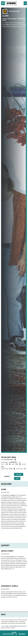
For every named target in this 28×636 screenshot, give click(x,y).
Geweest (22, 634)
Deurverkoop (19, 468)
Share (17, 478)
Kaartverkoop (4, 468)
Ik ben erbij (19, 474)
